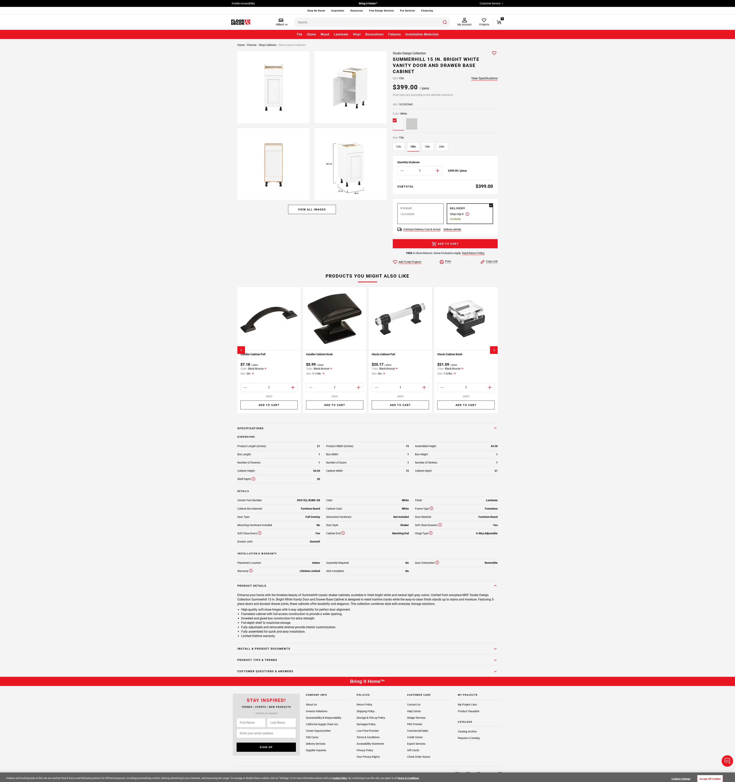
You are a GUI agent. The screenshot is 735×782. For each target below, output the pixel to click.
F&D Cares (312, 737)
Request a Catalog (469, 738)
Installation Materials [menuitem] (422, 34)
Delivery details (452, 229)
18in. (428, 146)
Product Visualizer (468, 711)
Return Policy (364, 704)
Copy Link (492, 261)
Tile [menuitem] (299, 34)
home (241, 44)
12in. (399, 146)
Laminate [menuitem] (341, 34)
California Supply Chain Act (322, 724)
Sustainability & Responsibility (323, 717)
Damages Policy (366, 724)
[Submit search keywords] (444, 22)
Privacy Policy (365, 750)
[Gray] (411, 124)
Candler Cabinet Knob (319, 354)
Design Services (416, 717)
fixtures (252, 44)
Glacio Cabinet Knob (449, 354)
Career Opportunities (318, 730)
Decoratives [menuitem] (374, 34)
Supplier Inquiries (316, 750)
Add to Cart (448, 243)
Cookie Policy (339, 778)
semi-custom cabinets (292, 44)
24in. (442, 146)
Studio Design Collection (409, 53)
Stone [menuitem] (311, 34)
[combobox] (372, 22)
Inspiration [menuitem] (337, 10)
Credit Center (415, 737)
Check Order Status (418, 756)
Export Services (416, 743)
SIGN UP (266, 747)
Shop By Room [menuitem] (316, 10)
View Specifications (484, 78)
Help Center (414, 711)
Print (448, 261)
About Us (311, 704)
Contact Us (413, 704)
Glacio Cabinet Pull (383, 354)
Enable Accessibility (243, 3)
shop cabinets (268, 44)
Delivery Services (315, 743)
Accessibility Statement (370, 743)
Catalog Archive (467, 731)
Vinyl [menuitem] (357, 34)
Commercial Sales (417, 730)
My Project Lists (467, 704)
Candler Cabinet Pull (252, 354)
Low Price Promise (368, 730)
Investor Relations (316, 711)
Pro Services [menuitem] (407, 10)
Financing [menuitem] (427, 10)
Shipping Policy (366, 711)
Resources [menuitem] (356, 10)
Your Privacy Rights (368, 756)
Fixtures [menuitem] (394, 34)
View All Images (312, 209)
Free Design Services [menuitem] (381, 10)
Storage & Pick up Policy (371, 717)
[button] (281, 22)
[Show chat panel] (727, 761)
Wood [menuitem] (325, 34)
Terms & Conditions (368, 737)
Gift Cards (413, 750)
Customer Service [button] (490, 3)
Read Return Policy (473, 253)
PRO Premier (414, 724)
